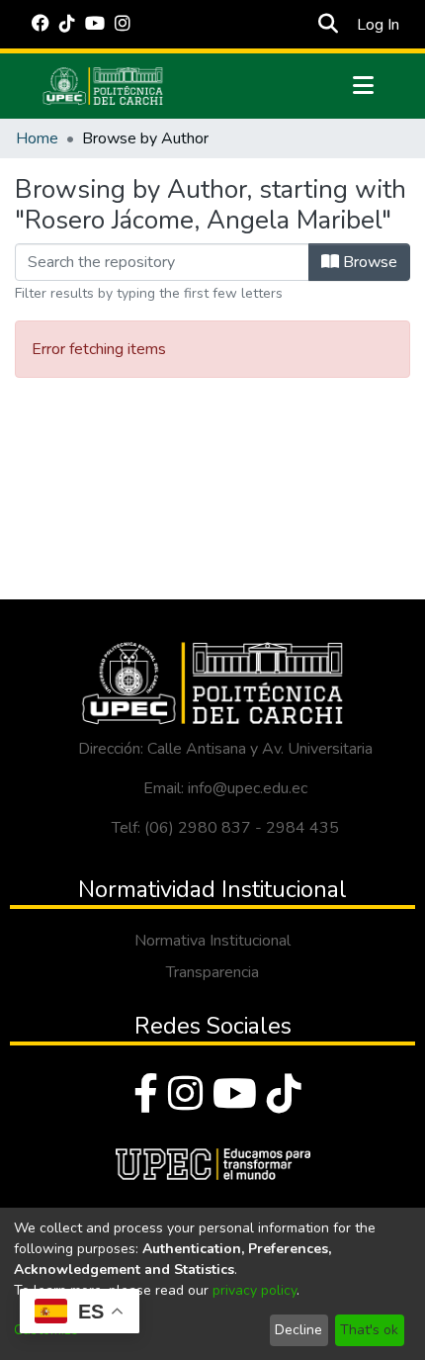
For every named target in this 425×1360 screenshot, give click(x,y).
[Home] (103, 86)
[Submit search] (327, 25)
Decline (298, 1329)
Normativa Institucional (212, 941)
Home (37, 138)
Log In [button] (379, 25)
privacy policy (254, 1290)
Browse (368, 262)
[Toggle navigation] (362, 86)
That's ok (369, 1329)
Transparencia (212, 972)
